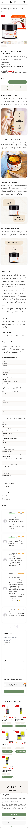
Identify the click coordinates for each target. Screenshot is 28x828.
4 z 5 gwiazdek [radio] (12, 645)
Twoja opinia (7, 647)
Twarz (10, 8)
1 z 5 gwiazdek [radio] (5, 645)
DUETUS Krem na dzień (20, 746)
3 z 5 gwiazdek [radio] (10, 645)
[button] (2, 27)
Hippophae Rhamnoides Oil (9, 324)
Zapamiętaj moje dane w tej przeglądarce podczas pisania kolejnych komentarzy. (14, 679)
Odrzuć (14, 818)
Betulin (3, 326)
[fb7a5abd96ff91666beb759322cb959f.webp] (14, 27)
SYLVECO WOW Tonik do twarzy (7, 720)
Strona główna (4, 8)
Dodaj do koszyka (17, 82)
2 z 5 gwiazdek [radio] (7, 645)
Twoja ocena (7, 642)
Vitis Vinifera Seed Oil (12, 323)
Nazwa (6, 660)
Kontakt (19, 826)
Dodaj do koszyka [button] (7, 726)
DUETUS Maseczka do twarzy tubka (7, 771)
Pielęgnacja (16, 8)
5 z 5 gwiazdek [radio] (15, 645)
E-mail (6, 668)
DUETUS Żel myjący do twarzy (20, 720)
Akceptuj (14, 814)
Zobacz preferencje (14, 823)
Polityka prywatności (12, 826)
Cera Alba (20, 323)
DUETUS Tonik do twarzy (6, 745)
